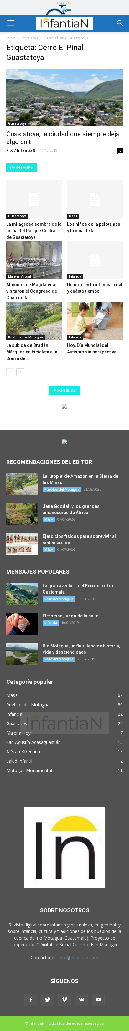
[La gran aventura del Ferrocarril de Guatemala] (22, 594)
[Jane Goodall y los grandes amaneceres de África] (22, 514)
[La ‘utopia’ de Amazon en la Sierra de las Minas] (22, 484)
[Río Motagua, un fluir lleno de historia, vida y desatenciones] (22, 654)
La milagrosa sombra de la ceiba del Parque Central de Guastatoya (34, 231)
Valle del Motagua (58, 599)
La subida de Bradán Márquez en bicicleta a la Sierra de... (31, 352)
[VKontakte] (81, 1000)
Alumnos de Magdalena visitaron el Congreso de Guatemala (31, 291)
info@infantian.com (78, 958)
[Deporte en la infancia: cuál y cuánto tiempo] (95, 260)
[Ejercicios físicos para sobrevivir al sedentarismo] (22, 544)
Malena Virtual (19, 276)
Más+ (73, 216)
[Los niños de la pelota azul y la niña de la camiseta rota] (95, 199)
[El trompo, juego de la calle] (22, 624)
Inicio (11, 38)
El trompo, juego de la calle (70, 615)
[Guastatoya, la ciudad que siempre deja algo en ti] (64, 97)
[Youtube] (98, 1000)
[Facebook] (30, 1000)
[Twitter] (47, 1000)
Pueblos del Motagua (25, 337)
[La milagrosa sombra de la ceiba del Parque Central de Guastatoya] (34, 199)
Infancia (75, 276)
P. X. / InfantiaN (20, 150)
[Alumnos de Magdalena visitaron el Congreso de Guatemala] (34, 260)
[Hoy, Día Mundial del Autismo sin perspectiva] (95, 321)
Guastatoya (17, 123)
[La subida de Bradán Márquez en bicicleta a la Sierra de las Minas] (34, 321)
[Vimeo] (64, 1000)
